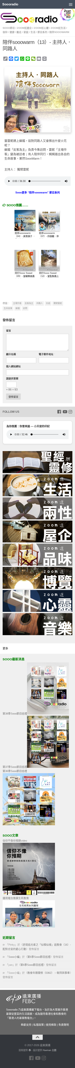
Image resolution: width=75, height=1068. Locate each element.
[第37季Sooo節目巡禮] (48, 766)
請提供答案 (12, 378)
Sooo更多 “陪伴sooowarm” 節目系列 (37, 192)
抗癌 (48, 303)
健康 (12, 32)
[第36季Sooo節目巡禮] (29, 824)
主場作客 (17, 303)
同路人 (39, 303)
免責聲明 (63, 1024)
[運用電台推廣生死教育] (29, 926)
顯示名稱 (11, 354)
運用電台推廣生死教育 (16, 898)
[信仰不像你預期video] (29, 893)
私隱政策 (38, 1024)
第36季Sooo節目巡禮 (15, 771)
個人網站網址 (13, 366)
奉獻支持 (26, 1024)
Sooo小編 (14, 956)
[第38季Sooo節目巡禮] (48, 713)
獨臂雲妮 (58, 303)
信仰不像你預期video (15, 840)
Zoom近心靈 (41, 28)
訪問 (25, 308)
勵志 (19, 32)
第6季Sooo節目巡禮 (38, 956)
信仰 (5, 32)
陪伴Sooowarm (59, 32)
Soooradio (10, 4)
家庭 (26, 32)
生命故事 (8, 308)
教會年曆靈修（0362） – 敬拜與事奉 (48, 972)
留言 (8, 330)
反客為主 (29, 303)
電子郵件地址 (47, 354)
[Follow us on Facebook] (59, 412)
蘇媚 (18, 308)
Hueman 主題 (49, 1050)
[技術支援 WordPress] (29, 1050)
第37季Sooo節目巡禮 (15, 766)
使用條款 (51, 1024)
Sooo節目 (9, 28)
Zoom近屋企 (24, 28)
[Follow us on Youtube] (65, 412)
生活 (33, 32)
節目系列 (42, 32)
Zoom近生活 (58, 28)
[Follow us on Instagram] (70, 412)
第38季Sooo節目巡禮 (15, 713)
